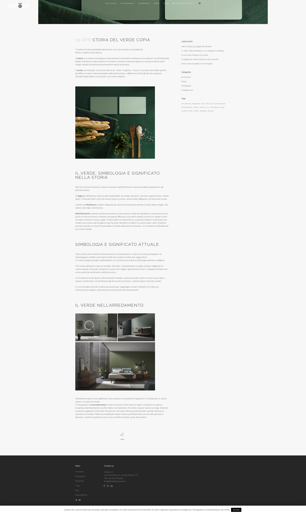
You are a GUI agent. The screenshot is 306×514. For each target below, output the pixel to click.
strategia (203, 111)
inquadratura (186, 107)
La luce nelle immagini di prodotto (194, 55)
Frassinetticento (81, 495)
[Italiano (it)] (76, 500)
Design (184, 81)
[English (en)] (80, 500)
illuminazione (219, 104)
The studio (79, 472)
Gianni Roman (207, 104)
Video (77, 486)
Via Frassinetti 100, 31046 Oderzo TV (121, 475)
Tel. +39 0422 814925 (113, 478)
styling (210, 111)
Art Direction (186, 77)
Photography (186, 86)
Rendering (79, 481)
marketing (214, 107)
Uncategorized (187, 90)
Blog (77, 490)
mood (222, 107)
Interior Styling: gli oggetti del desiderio (196, 46)
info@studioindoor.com (114, 481)
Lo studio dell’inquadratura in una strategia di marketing (202, 51)
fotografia (196, 104)
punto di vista (186, 111)
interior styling (199, 107)
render (196, 111)
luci (207, 107)
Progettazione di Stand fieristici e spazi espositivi (200, 59)
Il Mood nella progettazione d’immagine (196, 64)
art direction (186, 104)
